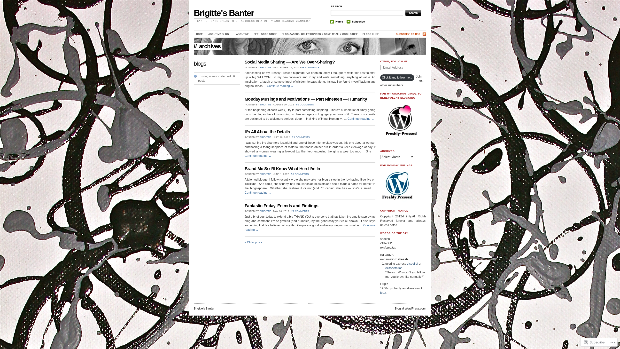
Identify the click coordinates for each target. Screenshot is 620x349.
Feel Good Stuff (265, 34)
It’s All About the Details (267, 131)
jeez (383, 292)
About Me (242, 34)
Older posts (253, 242)
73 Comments (301, 137)
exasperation (394, 268)
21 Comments (300, 211)
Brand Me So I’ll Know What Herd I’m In (282, 168)
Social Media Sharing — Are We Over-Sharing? (290, 62)
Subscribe (358, 21)
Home (339, 21)
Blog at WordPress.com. (410, 308)
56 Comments (300, 174)
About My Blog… (219, 34)
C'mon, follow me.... (396, 61)
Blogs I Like (371, 34)
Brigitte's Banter (224, 13)
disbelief (412, 263)
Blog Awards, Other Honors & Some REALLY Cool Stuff (320, 34)
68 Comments (310, 67)
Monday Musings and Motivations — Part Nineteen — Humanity (306, 99)
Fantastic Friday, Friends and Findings (281, 205)
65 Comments (305, 104)
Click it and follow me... (397, 77)
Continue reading (280, 86)
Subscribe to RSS (408, 34)
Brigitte (265, 67)
